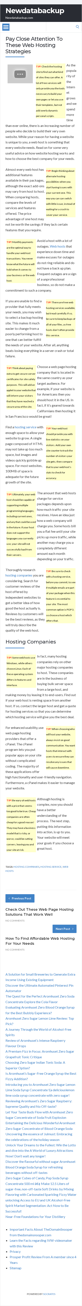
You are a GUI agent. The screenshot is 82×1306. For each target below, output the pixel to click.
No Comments (14, 920)
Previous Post (21, 898)
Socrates (49, 1294)
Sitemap (15, 1268)
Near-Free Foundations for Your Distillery (35, 1217)
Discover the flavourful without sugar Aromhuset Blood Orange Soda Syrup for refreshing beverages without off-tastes (40, 1167)
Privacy (15, 1251)
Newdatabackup (34, 10)
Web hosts (57, 246)
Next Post (63, 929)
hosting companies (18, 575)
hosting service (25, 427)
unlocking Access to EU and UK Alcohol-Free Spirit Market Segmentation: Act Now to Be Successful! (37, 1205)
